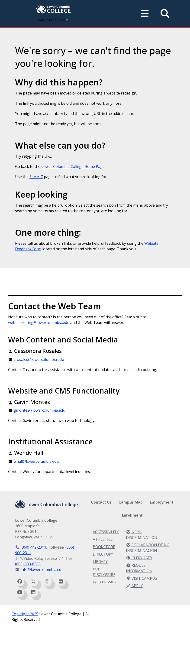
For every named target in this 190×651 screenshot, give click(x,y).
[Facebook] (19, 581)
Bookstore (104, 546)
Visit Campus (144, 578)
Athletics (103, 539)
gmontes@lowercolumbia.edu (39, 410)
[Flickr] (60, 581)
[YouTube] (19, 592)
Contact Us (101, 502)
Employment (162, 502)
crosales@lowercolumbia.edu (39, 359)
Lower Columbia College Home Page (73, 166)
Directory (103, 554)
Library (100, 561)
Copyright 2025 (25, 613)
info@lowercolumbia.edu (42, 569)
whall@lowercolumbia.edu (36, 461)
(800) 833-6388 (28, 563)
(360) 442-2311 (33, 547)
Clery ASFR (141, 557)
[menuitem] (53, 10)
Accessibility (106, 531)
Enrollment (132, 515)
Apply (137, 585)
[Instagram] (47, 581)
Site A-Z (36, 176)
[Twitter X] (33, 581)
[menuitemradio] (145, 13)
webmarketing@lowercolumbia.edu (38, 322)
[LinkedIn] (33, 592)
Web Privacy (105, 582)
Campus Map (131, 502)
